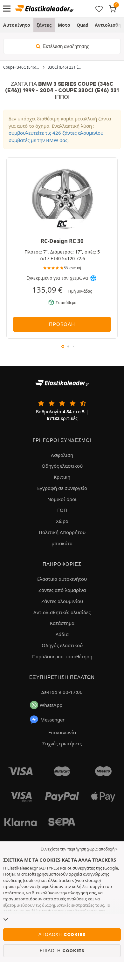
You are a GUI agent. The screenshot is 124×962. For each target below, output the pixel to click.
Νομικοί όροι (62, 499)
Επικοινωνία (62, 732)
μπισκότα (62, 543)
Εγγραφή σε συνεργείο (62, 488)
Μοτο (64, 25)
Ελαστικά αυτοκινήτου (62, 579)
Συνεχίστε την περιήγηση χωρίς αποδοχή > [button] (79, 849)
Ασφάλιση (62, 455)
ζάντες (44, 25)
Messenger (52, 719)
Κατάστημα (62, 623)
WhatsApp (51, 705)
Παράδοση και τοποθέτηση (62, 656)
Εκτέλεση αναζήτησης (65, 46)
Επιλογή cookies (62, 950)
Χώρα (62, 521)
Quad (82, 25)
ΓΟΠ (62, 510)
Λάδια (62, 634)
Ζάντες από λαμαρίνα (62, 590)
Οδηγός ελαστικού (62, 466)
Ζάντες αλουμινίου (62, 601)
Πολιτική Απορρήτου (62, 532)
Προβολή (62, 324)
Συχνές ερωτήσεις (62, 743)
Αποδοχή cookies (62, 934)
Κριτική (62, 477)
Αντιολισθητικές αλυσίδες (62, 612)
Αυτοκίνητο (16, 25)
